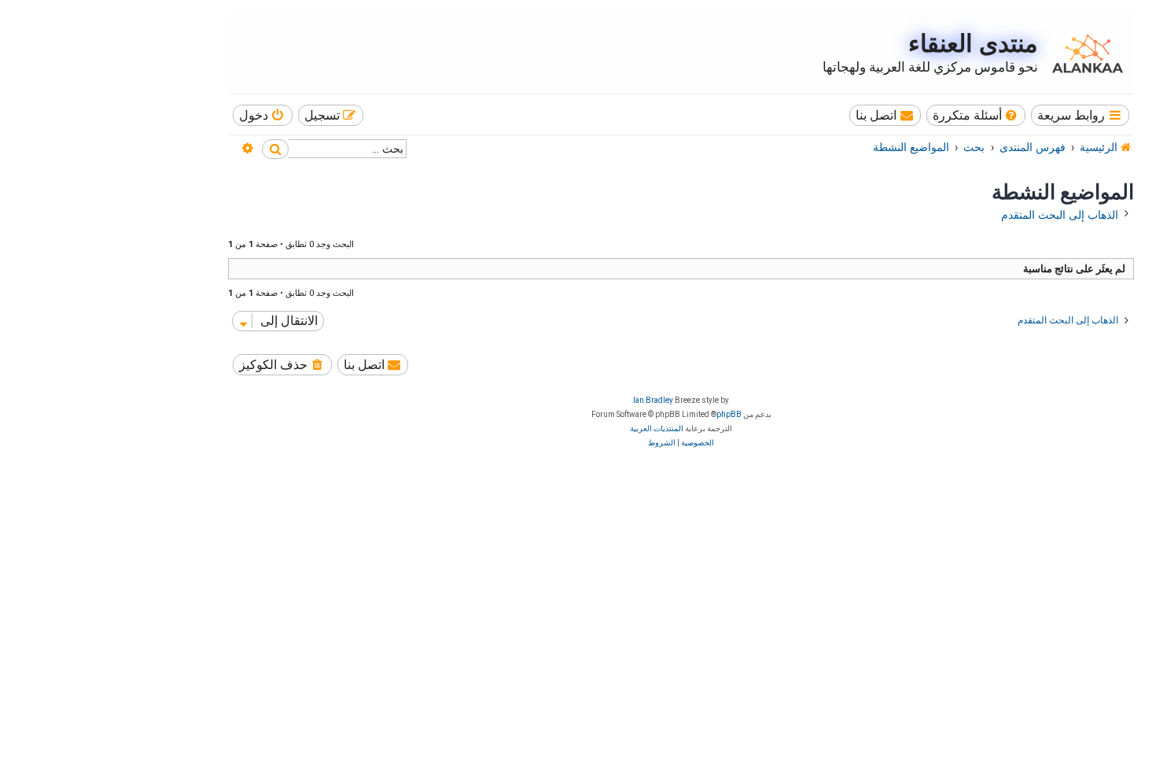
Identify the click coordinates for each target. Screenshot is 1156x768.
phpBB (729, 414)
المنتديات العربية (656, 428)
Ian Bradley (653, 400)
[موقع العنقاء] (1083, 53)
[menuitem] (976, 115)
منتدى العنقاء (973, 43)
